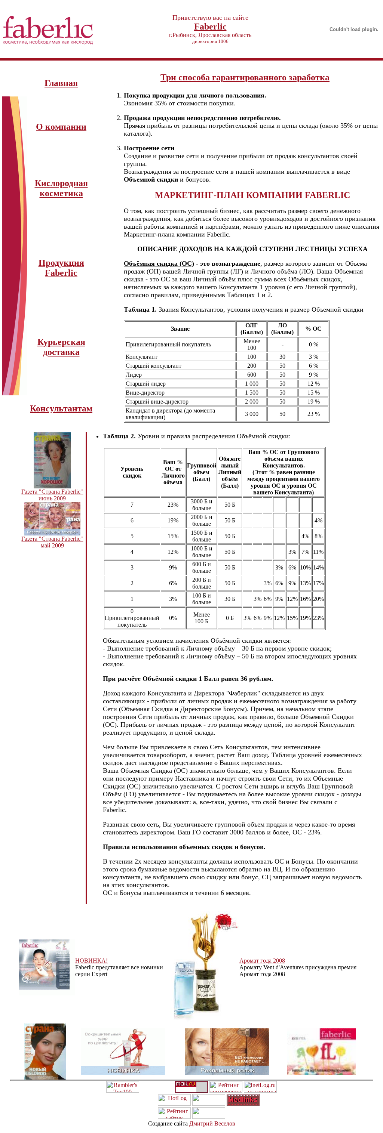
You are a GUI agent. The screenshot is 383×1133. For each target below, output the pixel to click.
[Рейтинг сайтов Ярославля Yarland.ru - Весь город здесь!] (174, 1117)
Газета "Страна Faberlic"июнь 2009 (52, 494)
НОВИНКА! (91, 960)
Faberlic (210, 26)
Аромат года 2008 (262, 960)
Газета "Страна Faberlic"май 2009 (52, 542)
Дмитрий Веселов (212, 1123)
